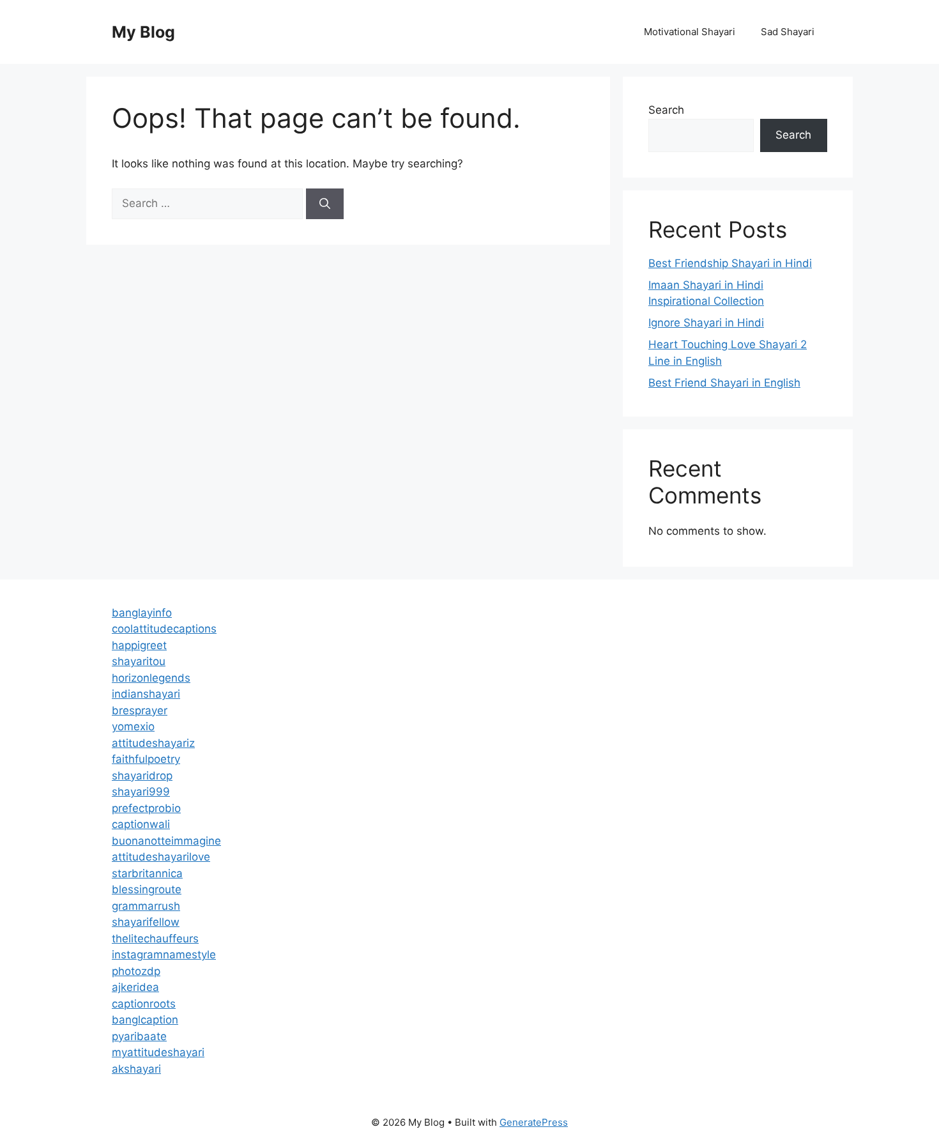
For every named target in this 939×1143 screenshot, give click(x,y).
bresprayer (139, 710)
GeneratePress (534, 1122)
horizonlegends (151, 677)
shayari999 (141, 791)
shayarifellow (145, 922)
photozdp (136, 971)
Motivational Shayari (689, 32)
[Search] (325, 203)
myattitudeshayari (158, 1052)
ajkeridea (135, 987)
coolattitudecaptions (164, 628)
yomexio (133, 726)
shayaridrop (142, 775)
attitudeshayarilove (161, 856)
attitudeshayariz (153, 743)
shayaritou (138, 661)
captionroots (144, 1003)
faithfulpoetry (146, 759)
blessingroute (146, 889)
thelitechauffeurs (155, 938)
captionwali (141, 824)
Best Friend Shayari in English (724, 382)
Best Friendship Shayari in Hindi (730, 263)
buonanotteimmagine (166, 840)
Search (666, 110)
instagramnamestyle (164, 954)
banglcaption (145, 1019)
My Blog (143, 32)
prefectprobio (146, 808)
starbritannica (147, 873)
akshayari (136, 1068)
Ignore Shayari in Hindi (706, 322)
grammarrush (146, 906)
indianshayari (146, 693)
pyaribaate (139, 1036)
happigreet (139, 645)
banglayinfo (142, 612)
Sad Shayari (787, 32)
